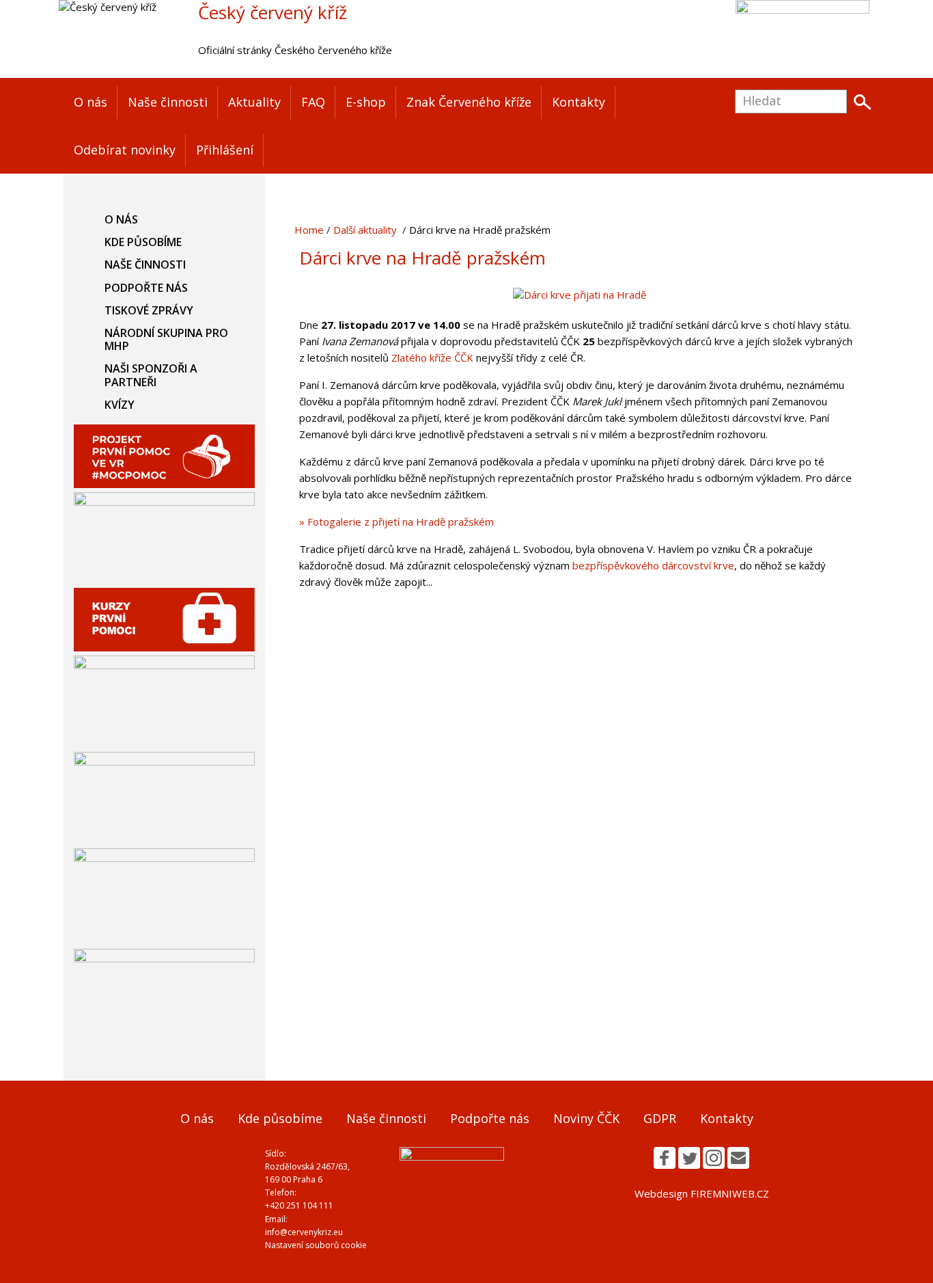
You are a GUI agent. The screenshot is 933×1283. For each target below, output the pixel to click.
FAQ (313, 102)
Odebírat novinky (125, 149)
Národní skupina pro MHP (166, 339)
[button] (665, 1158)
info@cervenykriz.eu (304, 1232)
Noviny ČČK (586, 1118)
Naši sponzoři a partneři (151, 375)
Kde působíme (143, 241)
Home (309, 230)
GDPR (659, 1118)
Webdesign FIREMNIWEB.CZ (702, 1193)
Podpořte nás (146, 287)
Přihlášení (224, 149)
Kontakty (578, 102)
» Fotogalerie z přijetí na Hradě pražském (396, 521)
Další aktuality (365, 230)
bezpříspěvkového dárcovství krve (653, 565)
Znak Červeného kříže (468, 102)
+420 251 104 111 (299, 1205)
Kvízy (120, 404)
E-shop (366, 102)
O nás (90, 102)
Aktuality (254, 102)
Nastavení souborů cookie (316, 1245)
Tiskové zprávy (149, 310)
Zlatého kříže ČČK (432, 357)
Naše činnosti (168, 102)
